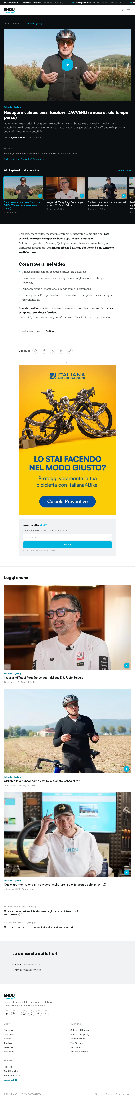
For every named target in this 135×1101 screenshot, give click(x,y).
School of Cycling (33, 23)
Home (6, 23)
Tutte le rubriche (79, 1051)
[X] (52, 351)
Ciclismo (17, 23)
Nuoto (7, 1038)
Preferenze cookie (123, 1094)
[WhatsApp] (35, 351)
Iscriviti (67, 544)
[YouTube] (39, 1013)
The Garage (76, 1043)
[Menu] (128, 10)
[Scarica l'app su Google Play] (14, 1013)
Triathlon (8, 1043)
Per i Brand (10, 1071)
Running (8, 1030)
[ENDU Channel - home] (9, 10)
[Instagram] (24, 1013)
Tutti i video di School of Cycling (23, 159)
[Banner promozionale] (67, 440)
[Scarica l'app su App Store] (7, 1013)
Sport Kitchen (77, 1038)
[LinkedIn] (61, 351)
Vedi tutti (123, 170)
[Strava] (46, 1013)
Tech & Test (76, 1047)
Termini (98, 1094)
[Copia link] (70, 351)
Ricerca (8, 1066)
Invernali (8, 1047)
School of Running (80, 1030)
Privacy (109, 1094)
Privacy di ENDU (48, 550)
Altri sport (9, 1051)
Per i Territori (11, 1075)
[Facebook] (44, 351)
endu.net (9, 1079)
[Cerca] (122, 10)
